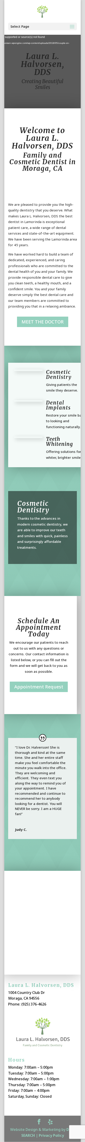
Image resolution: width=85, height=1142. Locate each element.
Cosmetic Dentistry (59, 374)
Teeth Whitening (59, 441)
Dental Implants (58, 405)
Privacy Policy (51, 1135)
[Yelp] (50, 1122)
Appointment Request (38, 687)
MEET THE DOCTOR (43, 322)
